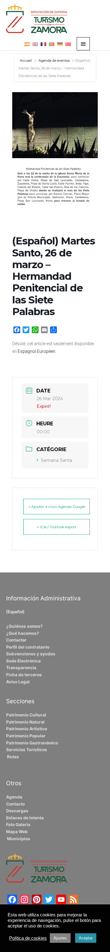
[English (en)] (35, 43)
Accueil (26, 60)
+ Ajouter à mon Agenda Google (56, 506)
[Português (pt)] (51, 43)
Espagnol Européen (36, 351)
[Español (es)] (27, 43)
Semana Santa (56, 460)
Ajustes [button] (60, 938)
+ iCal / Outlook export (56, 527)
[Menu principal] (83, 43)
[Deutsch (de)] (60, 43)
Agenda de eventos (54, 60)
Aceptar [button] (86, 938)
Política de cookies (28, 938)
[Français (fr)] (43, 43)
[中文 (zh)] (68, 43)
